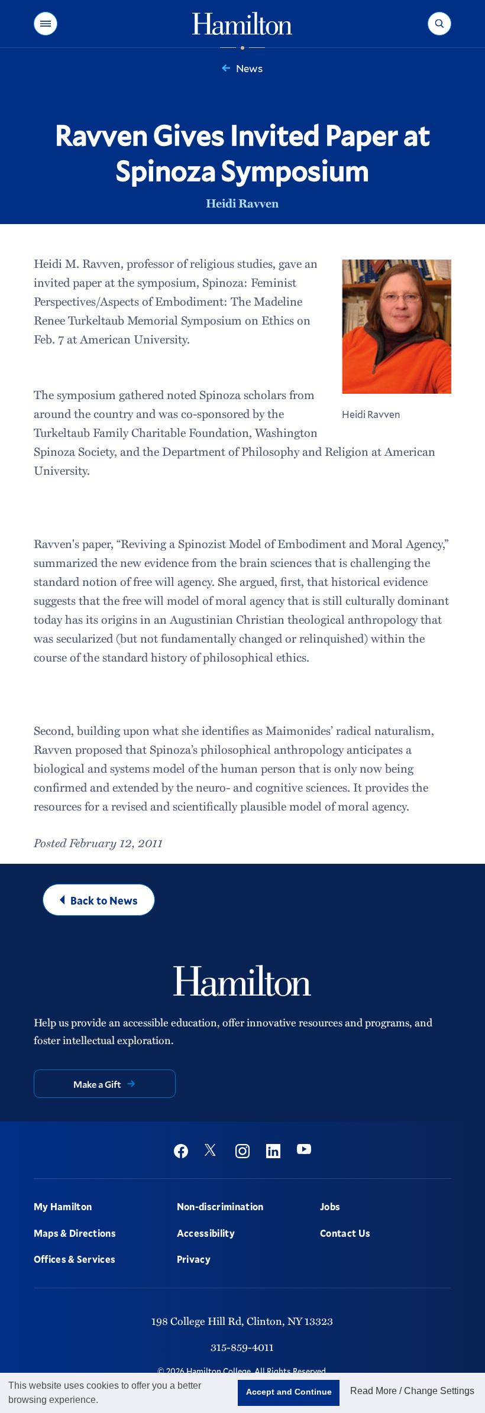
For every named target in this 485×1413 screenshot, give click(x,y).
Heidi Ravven (242, 203)
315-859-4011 (242, 1346)
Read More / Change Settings (412, 1391)
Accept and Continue (289, 1391)
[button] (45, 23)
